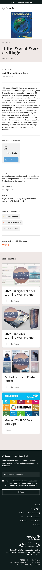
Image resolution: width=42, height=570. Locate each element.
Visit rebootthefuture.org (29, 513)
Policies (36, 525)
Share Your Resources (30, 517)
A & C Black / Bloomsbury (15, 73)
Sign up (21, 492)
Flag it (4, 244)
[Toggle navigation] (38, 8)
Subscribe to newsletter (30, 521)
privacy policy (22, 483)
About (37, 505)
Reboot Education (8, 8)
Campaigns (35, 509)
